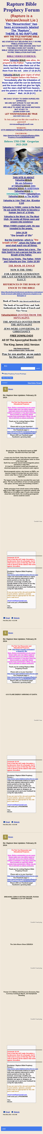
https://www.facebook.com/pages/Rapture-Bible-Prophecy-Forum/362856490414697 (22, 432)
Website (17, 618)
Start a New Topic (7, 378)
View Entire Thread (34, 383)
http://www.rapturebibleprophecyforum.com (22, 428)
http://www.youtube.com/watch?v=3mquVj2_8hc (23, 650)
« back (4, 1128)
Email (8, 618)
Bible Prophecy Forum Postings (15, 374)
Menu (5, 366)
